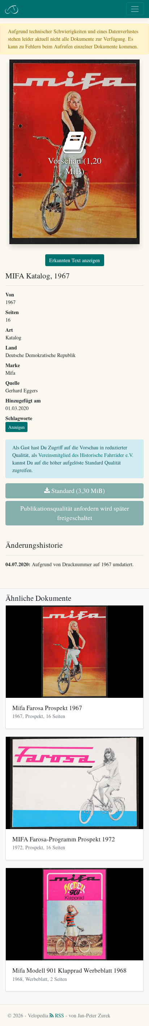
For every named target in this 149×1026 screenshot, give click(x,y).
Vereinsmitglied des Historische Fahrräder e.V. (85, 455)
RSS (59, 1015)
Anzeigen (16, 427)
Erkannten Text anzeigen (74, 260)
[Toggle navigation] (135, 9)
